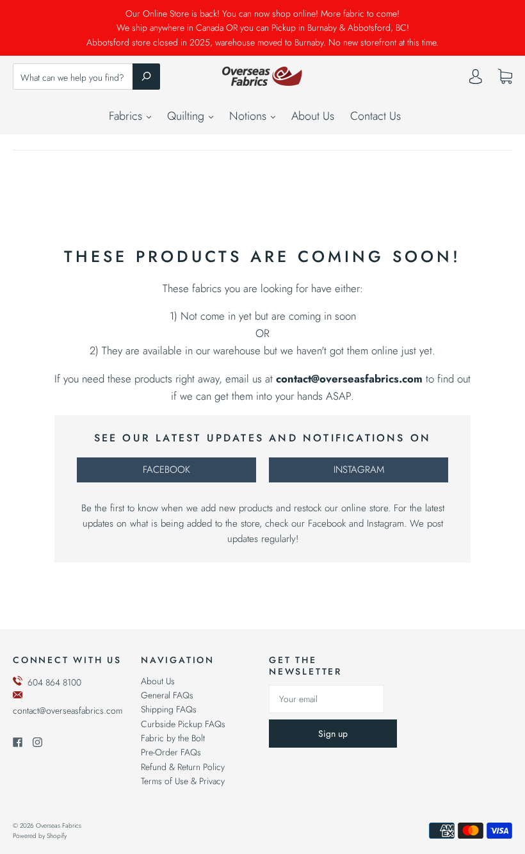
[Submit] (146, 76)
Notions (249, 116)
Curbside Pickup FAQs (183, 724)
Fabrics (127, 116)
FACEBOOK (166, 470)
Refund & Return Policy (183, 766)
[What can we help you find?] (86, 77)
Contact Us (375, 116)
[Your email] (326, 699)
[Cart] (505, 76)
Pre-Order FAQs (171, 752)
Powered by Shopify (40, 836)
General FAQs (167, 695)
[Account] (475, 79)
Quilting (187, 116)
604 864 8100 (54, 682)
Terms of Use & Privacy (183, 781)
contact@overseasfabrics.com (67, 710)
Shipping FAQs (169, 709)
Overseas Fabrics (58, 825)
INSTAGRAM (359, 470)
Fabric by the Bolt (173, 738)
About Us (312, 116)
